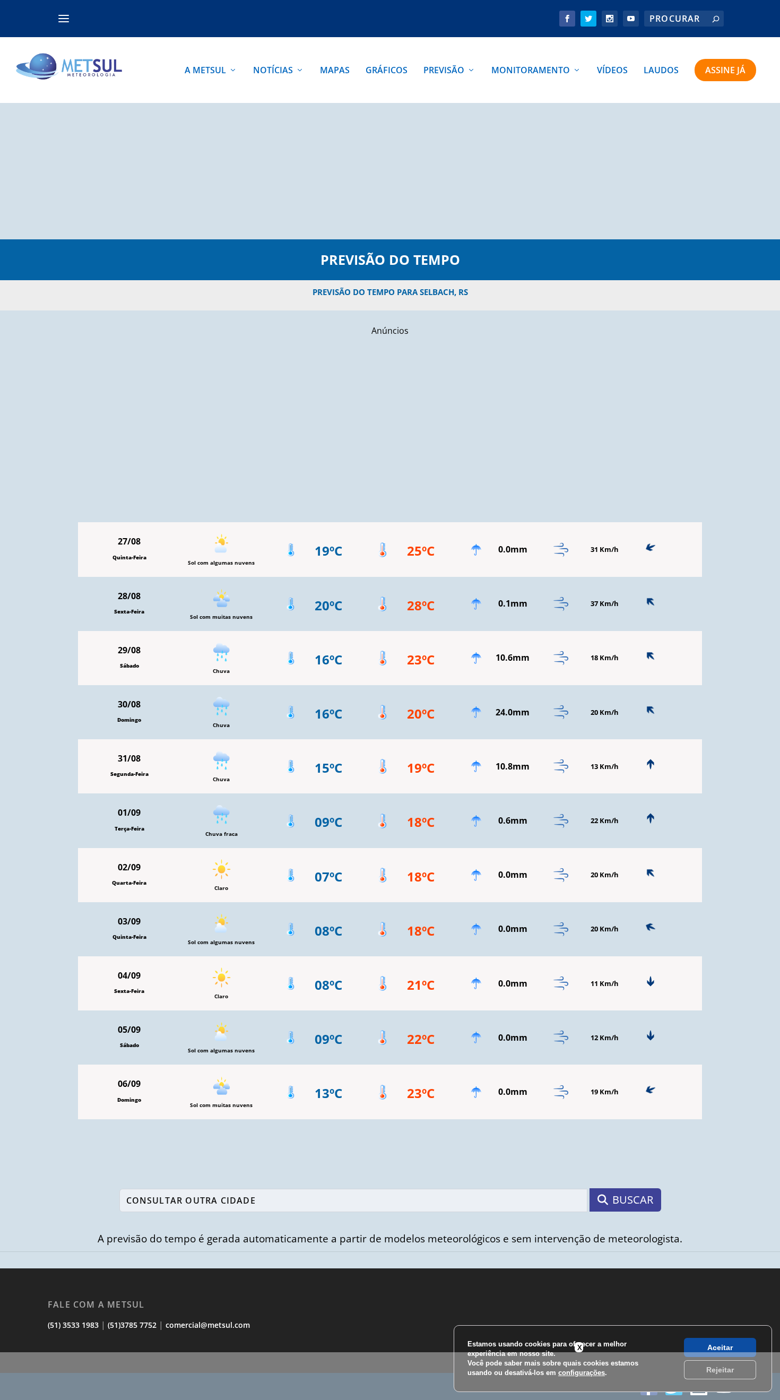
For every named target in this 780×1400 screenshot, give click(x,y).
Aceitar (720, 1347)
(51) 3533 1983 (73, 1325)
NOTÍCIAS (273, 71)
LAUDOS (661, 71)
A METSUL (205, 71)
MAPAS (335, 71)
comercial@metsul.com (208, 1325)
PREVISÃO (443, 71)
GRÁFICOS (387, 71)
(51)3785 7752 (132, 1325)
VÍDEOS (612, 71)
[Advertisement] (390, 1376)
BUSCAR (632, 1199)
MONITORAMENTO (530, 71)
